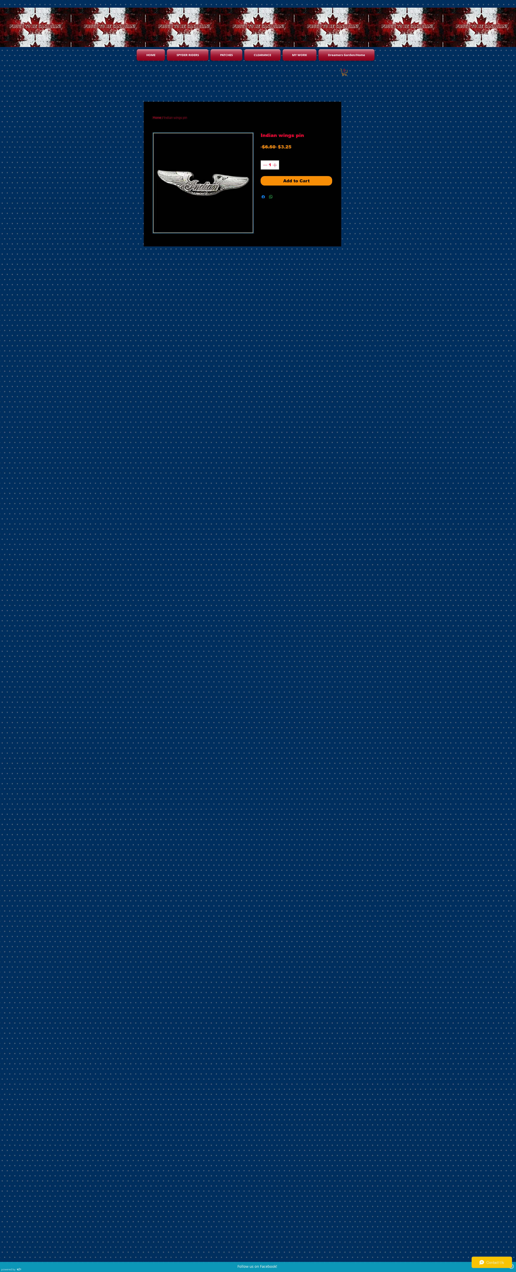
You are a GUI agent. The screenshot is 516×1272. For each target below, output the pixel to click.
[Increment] (275, 165)
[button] (344, 72)
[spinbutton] (270, 165)
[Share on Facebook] (263, 196)
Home (157, 117)
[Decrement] (264, 165)
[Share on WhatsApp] (270, 196)
